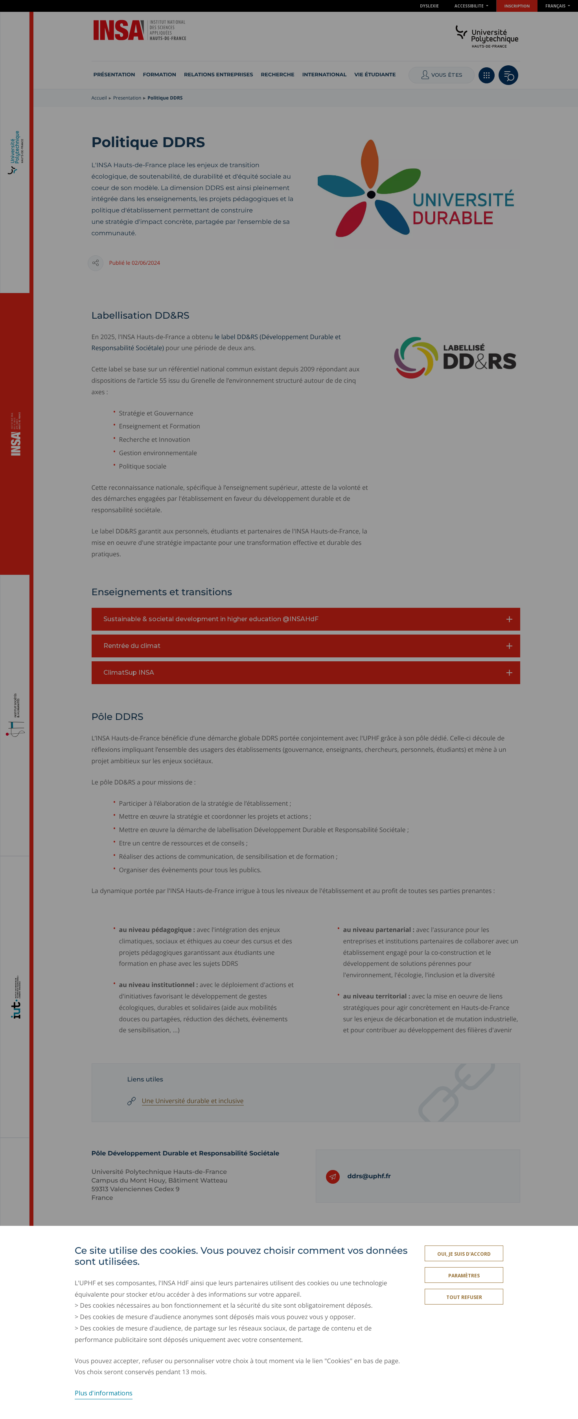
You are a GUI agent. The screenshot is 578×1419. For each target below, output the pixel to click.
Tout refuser (464, 1297)
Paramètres (464, 1275)
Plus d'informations (104, 1393)
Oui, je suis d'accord (464, 1254)
